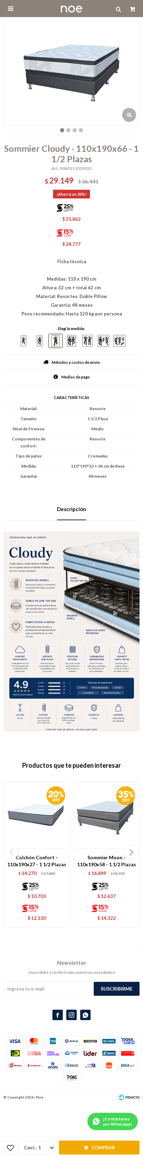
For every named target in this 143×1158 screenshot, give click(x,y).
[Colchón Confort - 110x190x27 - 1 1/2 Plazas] (36, 815)
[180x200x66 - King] (103, 341)
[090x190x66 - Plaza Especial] (40, 341)
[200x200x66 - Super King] (119, 341)
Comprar (103, 1147)
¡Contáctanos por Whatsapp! (117, 1121)
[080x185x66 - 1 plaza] (24, 341)
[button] (131, 852)
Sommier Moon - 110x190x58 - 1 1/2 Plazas (106, 860)
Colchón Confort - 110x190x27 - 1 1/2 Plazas (36, 860)
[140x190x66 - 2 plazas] (71, 341)
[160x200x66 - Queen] (87, 341)
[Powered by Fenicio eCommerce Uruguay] (129, 1097)
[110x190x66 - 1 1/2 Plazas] (55, 341)
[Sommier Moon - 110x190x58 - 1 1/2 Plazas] (106, 815)
